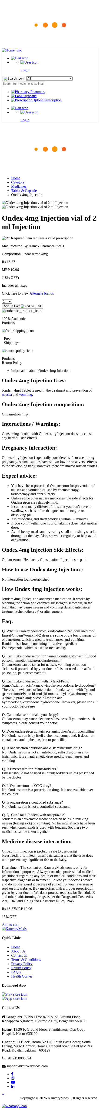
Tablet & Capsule (24, 191)
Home (15, 178)
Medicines (18, 186)
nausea (7, 394)
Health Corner (21, 976)
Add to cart (10, 925)
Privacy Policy (22, 964)
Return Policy (21, 968)
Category (18, 182)
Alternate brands (42, 293)
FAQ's (16, 972)
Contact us (19, 955)
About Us (18, 951)
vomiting (25, 394)
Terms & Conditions (26, 960)
